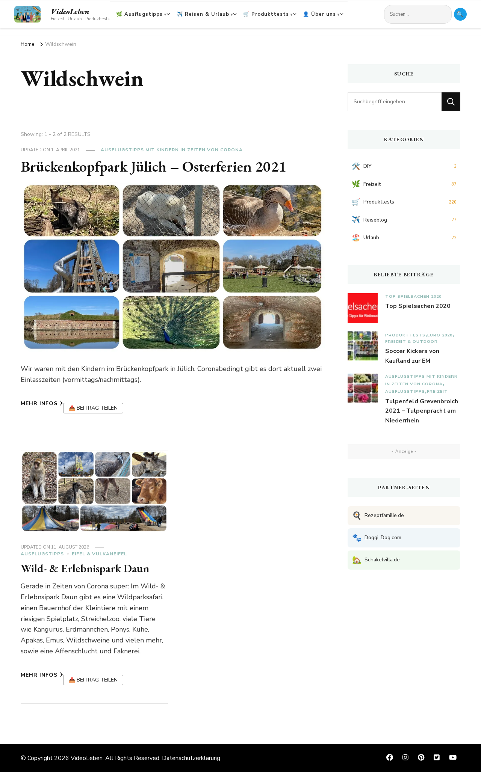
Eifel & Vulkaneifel (99, 554)
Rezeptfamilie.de (378, 516)
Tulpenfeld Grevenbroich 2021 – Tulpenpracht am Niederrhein (421, 411)
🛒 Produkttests (266, 14)
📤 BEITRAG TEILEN (93, 408)
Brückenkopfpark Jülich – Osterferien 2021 (154, 166)
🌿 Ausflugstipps (139, 14)
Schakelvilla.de (376, 560)
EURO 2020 (439, 335)
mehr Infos (39, 403)
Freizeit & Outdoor (411, 341)
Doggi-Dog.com (376, 538)
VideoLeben (70, 12)
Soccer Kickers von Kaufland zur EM (412, 356)
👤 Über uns (319, 14)
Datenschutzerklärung (191, 758)
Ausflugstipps (42, 554)
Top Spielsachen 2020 (413, 296)
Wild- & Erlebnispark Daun (85, 568)
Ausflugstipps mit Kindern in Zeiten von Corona (172, 150)
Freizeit (437, 391)
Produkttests (405, 335)
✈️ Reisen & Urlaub (203, 14)
